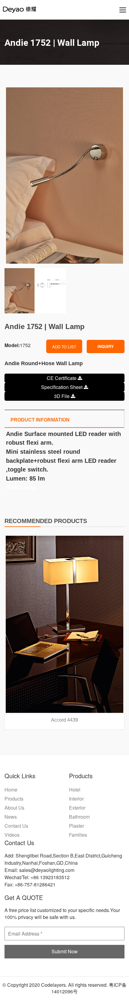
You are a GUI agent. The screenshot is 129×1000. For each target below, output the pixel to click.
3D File (62, 396)
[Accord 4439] (64, 624)
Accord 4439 (64, 720)
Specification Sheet (62, 387)
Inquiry (106, 346)
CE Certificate (62, 378)
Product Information (40, 419)
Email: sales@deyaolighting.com (39, 870)
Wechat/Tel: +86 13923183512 (37, 877)
